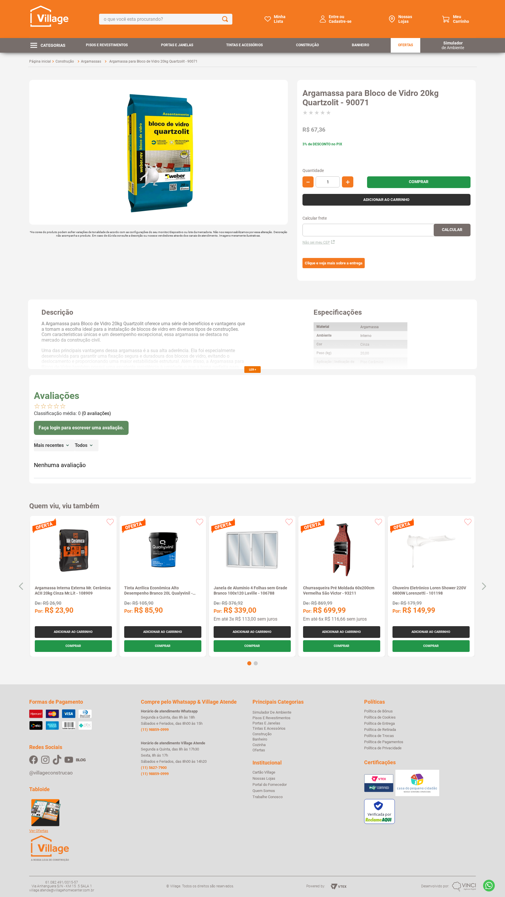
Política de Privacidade (383, 748)
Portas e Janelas (177, 45)
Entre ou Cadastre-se (340, 19)
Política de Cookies (380, 717)
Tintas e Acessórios (244, 45)
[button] (333, 263)
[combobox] (165, 19)
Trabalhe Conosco (267, 797)
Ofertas (405, 45)
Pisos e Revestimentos (107, 45)
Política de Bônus (378, 711)
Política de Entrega (379, 724)
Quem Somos (263, 791)
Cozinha (259, 745)
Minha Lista (280, 19)
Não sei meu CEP (316, 242)
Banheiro (360, 45)
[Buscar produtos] (226, 19)
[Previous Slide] (21, 586)
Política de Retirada (380, 730)
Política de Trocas (379, 736)
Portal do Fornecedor (269, 785)
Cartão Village (263, 772)
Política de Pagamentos (383, 742)
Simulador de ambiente (271, 712)
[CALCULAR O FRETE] (452, 230)
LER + (252, 369)
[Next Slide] (483, 586)
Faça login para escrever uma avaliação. (81, 428)
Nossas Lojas (405, 19)
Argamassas (91, 61)
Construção (307, 45)
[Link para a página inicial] (40, 61)
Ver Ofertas (38, 831)
